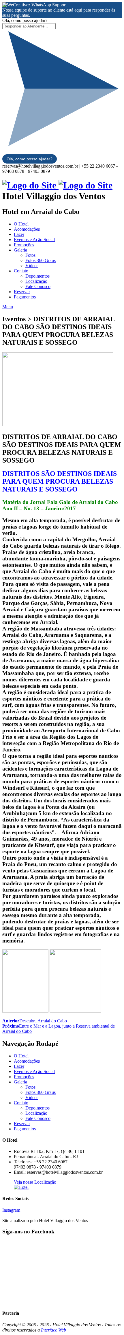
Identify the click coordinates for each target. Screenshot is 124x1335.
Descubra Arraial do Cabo (34, 1020)
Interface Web (53, 1329)
